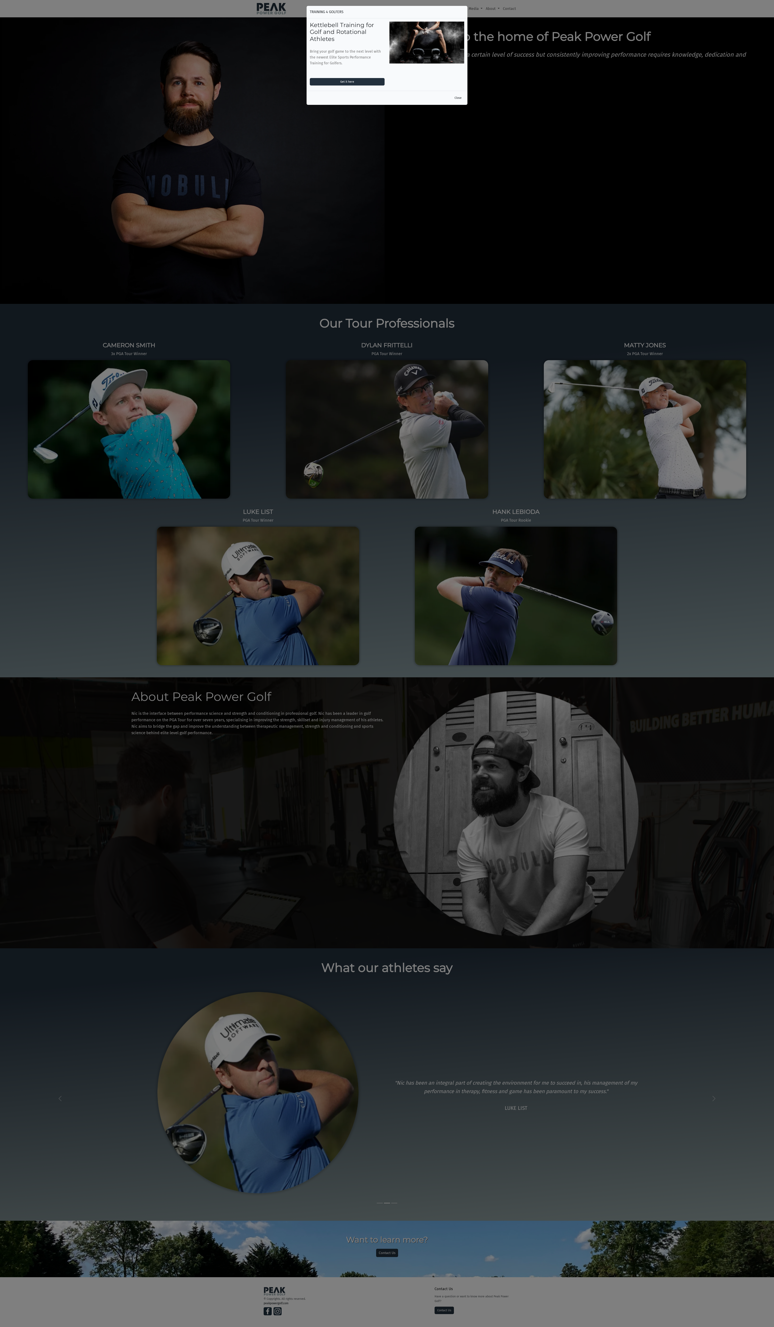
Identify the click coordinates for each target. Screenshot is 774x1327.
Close (458, 98)
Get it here (347, 81)
